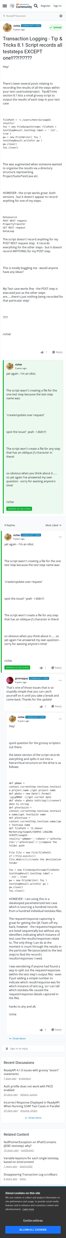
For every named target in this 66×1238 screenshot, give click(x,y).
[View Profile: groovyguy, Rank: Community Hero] (9, 680)
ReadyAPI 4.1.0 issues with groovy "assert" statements (31, 1072)
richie (16, 25)
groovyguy (21, 678)
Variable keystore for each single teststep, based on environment (31, 1160)
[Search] (36, 6)
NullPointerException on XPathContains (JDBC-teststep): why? (30, 1144)
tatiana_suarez (28, 1094)
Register (46, 5)
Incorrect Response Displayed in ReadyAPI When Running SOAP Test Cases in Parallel (32, 1104)
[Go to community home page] (21, 5)
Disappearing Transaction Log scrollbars (30, 1174)
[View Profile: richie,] (9, 366)
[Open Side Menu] (5, 5)
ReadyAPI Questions (16, 15)
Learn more (28, 1209)
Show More (19, 1038)
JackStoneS (27, 1150)
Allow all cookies (32, 1229)
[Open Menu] (60, 15)
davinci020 (26, 1166)
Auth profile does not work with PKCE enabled (28, 1088)
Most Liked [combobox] (54, 525)
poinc (23, 1178)
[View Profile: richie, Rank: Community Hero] (7, 27)
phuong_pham (28, 1110)
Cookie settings (33, 1220)
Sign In (58, 5)
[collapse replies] (33, 532)
